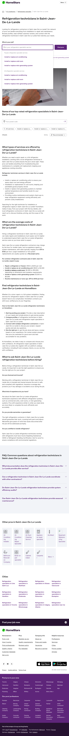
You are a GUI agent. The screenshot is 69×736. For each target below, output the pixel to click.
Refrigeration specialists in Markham (23, 583)
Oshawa (48, 685)
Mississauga (49, 682)
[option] (27, 56)
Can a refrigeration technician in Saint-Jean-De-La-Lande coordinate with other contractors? (31, 478)
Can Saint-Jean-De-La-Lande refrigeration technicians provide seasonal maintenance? (32, 499)
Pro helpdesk (23, 648)
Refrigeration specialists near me (58, 604)
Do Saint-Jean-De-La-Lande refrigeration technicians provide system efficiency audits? (31, 488)
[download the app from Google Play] (59, 664)
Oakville (48, 688)
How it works (6, 642)
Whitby (26, 691)
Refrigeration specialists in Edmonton (39, 594)
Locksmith (49, 700)
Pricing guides (56, 648)
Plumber (4, 700)
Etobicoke (5, 688)
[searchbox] (27, 47)
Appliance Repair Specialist (49, 710)
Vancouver (5, 685)
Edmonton (38, 682)
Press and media (40, 642)
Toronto (4, 682)
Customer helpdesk (8, 652)
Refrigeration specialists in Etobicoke (23, 594)
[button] (58, 134)
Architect (38, 700)
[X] (11, 664)
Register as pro (24, 639)
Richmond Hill (28, 688)
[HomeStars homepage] (12, 2)
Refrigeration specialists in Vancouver (56, 583)
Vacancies (38, 645)
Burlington (38, 688)
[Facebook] (3, 664)
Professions (56, 639)
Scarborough (39, 685)
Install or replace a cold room (15, 270)
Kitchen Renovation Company (49, 717)
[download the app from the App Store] (44, 664)
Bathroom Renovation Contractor (60, 710)
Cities (54, 645)
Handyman (60, 700)
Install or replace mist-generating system (18, 65)
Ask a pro (5, 655)
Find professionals (8, 645)
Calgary (15, 682)
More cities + (50, 691)
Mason (4, 703)
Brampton (27, 685)
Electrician (16, 700)
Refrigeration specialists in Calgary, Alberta (42, 605)
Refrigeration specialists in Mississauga (23, 605)
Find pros (61, 47)
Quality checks (7, 648)
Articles (54, 652)
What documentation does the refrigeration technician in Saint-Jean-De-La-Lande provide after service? (32, 467)
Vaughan (15, 688)
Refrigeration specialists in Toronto (9, 604)
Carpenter (27, 700)
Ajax (58, 688)
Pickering (5, 691)
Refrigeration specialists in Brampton (56, 594)
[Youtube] (7, 664)
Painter (48, 703)
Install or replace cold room (13, 61)
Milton (15, 691)
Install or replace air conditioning (15, 57)
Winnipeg (60, 682)
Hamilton (15, 685)
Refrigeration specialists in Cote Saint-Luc (8, 583)
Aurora (37, 691)
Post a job (5, 639)
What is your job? (8, 42)
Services (55, 642)
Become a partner (41, 648)
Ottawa (26, 682)
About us (38, 639)
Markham (60, 685)
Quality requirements (26, 642)
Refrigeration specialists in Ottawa (42, 582)
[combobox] (27, 67)
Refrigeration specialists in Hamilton (6, 594)
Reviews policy (24, 645)
